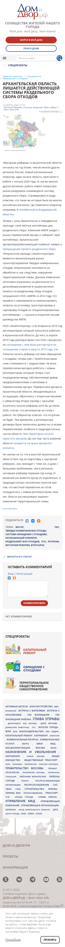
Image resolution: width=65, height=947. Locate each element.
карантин (55, 735)
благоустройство (41, 706)
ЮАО (24, 813)
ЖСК (15, 731)
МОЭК (55, 747)
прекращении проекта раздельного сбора (29, 249)
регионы (53, 541)
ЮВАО (31, 813)
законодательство (31, 731)
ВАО (56, 706)
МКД (54, 743)
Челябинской (27, 209)
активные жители (17, 706)
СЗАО (18, 789)
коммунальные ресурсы (23, 739)
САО (56, 784)
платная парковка (49, 764)
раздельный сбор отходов (22, 541)
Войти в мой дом (31, 40)
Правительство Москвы (25, 768)
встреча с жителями (32, 710)
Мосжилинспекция (18, 747)
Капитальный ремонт (34, 651)
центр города (12, 813)
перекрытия (31, 764)
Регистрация (24, 573)
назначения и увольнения (32, 752)
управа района (48, 797)
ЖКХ (8, 731)
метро (27, 743)
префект (53, 768)
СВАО (9, 788)
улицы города (25, 797)
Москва (41, 747)
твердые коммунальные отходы (25, 530)
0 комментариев (49, 112)
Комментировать (34, 603)
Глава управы (46, 719)
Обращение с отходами (15, 78)
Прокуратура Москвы (34, 772)
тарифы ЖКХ (13, 792)
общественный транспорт (41, 760)
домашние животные (17, 727)
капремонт (41, 735)
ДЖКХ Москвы (50, 723)
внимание (11, 710)
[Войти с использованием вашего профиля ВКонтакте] (9, 578)
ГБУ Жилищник (39, 714)
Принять (50, 939)
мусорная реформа (17, 545)
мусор (20, 527)
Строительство (35, 789)
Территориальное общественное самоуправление (34, 686)
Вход (11, 573)
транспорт (52, 793)
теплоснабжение (33, 793)
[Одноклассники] (38, 521)
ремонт (26, 781)
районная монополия (33, 776)
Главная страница (12, 76)
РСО (43, 541)
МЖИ (41, 743)
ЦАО (56, 809)
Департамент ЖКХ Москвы (23, 723)
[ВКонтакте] (32, 521)
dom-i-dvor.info (38, 898)
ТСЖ (8, 797)
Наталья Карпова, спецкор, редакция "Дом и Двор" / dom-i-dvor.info (31, 108)
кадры (55, 731)
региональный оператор (21, 537)
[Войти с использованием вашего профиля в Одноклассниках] (14, 578)
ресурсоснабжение (37, 784)
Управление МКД (21, 801)
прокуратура (13, 772)
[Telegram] (27, 521)
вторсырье (37, 545)
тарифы (53, 789)
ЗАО (48, 731)
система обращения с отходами (26, 534)
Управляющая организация (40, 805)
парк (8, 764)
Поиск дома (31, 48)
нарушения (14, 756)
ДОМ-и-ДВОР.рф (14, 898)
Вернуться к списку (19, 556)
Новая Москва (37, 756)
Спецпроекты (34, 76)
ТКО (57, 527)
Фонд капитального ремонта (35, 809)
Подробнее (13, 940)
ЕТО (34, 727)
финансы (11, 809)
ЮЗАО (39, 813)
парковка (17, 764)
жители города (48, 727)
